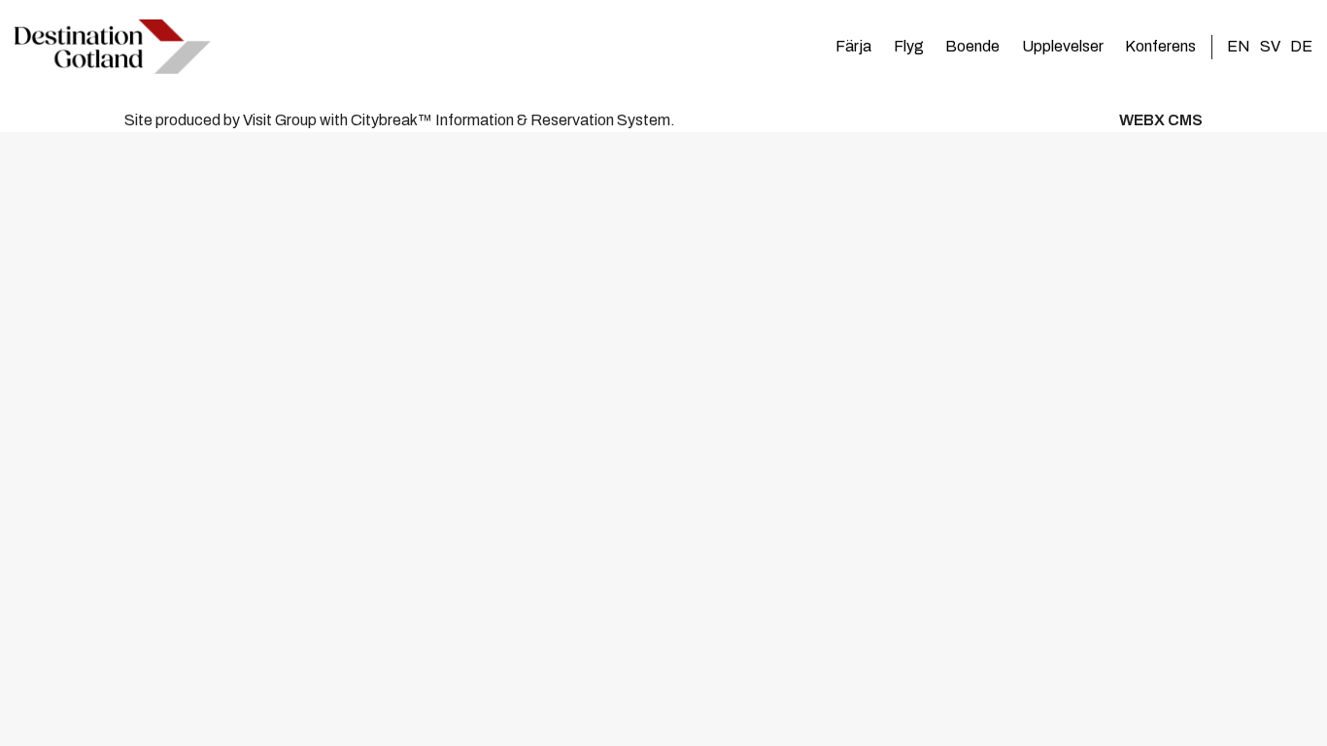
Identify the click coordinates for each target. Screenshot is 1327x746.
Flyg (909, 46)
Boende (972, 46)
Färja (853, 46)
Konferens (1160, 46)
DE (1301, 46)
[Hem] (113, 46)
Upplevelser (1063, 46)
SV (1270, 46)
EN (1238, 46)
